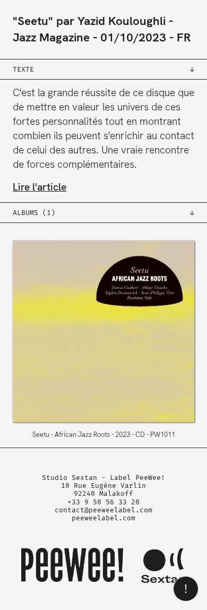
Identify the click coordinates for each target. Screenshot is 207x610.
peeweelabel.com (103, 518)
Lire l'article (39, 187)
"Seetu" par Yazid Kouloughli (89, 21)
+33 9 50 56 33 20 (103, 502)
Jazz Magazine (51, 37)
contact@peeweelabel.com (103, 510)
